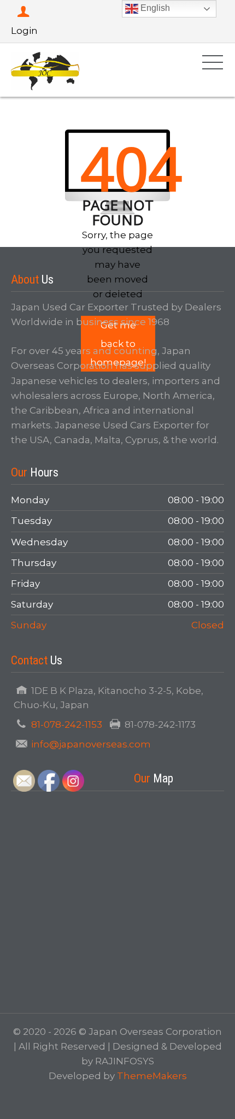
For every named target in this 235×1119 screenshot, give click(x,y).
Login (24, 30)
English (154, 8)
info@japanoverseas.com (91, 744)
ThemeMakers (152, 1075)
